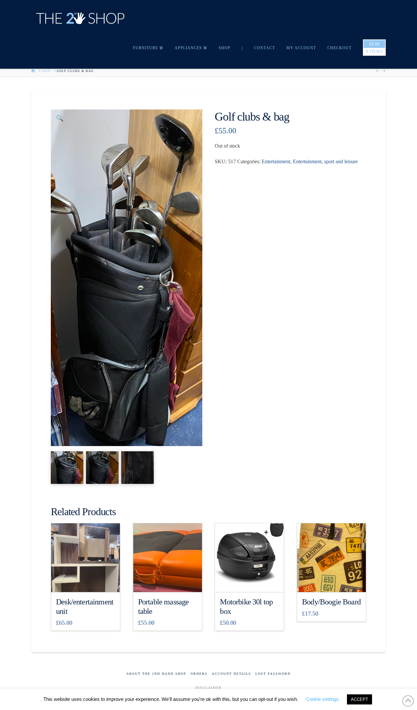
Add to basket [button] (88, 581)
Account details (231, 673)
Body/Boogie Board (331, 602)
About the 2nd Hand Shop (156, 673)
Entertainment (276, 161)
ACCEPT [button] (359, 699)
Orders (199, 673)
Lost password (273, 673)
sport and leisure (341, 161)
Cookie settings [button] (322, 699)
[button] (60, 118)
